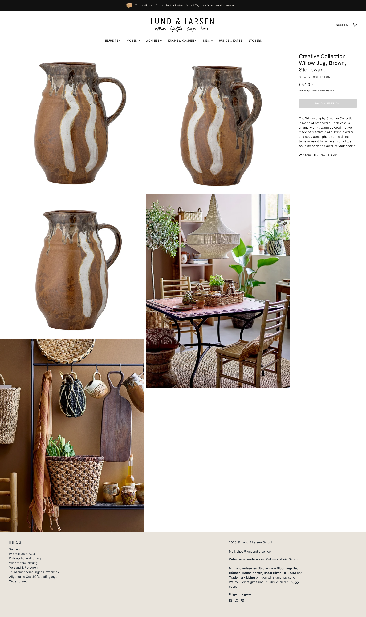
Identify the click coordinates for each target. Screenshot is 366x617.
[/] (183, 25)
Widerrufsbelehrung (23, 563)
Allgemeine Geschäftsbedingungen (34, 577)
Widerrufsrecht (19, 581)
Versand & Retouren (23, 567)
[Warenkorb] (355, 25)
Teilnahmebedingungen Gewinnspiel (35, 572)
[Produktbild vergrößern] (72, 120)
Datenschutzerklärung (25, 558)
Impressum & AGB (22, 554)
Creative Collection (314, 77)
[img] (230, 600)
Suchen (342, 24)
